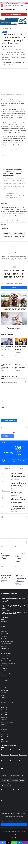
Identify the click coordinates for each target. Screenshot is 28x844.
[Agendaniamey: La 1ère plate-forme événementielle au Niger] (10, 9)
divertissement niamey (15, 775)
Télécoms (3, 727)
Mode (2, 695)
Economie (3, 656)
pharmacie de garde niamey (18, 780)
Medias (2, 687)
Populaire (7, 468)
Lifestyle (3, 678)
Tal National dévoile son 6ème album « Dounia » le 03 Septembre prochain (20, 349)
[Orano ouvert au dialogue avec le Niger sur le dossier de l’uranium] (7, 549)
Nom (2, 401)
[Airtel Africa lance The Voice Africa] (7, 341)
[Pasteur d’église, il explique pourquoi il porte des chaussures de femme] (6, 493)
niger (8, 777)
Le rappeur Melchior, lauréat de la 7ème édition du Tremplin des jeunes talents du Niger (7, 365)
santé (18, 783)
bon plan (4, 772)
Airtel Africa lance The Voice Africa (7, 347)
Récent (21, 468)
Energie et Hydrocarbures (7, 663)
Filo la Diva (8, 233)
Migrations (3, 690)
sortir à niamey (5, 785)
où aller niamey (19, 777)
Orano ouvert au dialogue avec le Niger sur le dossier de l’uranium (7, 556)
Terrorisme (3, 729)
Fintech (3, 670)
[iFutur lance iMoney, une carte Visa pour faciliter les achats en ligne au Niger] (5, 751)
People (2, 700)
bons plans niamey (11, 772)
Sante (2, 712)
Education (3, 658)
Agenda (3, 621)
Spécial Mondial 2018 (6, 722)
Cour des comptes (5, 643)
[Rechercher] (26, 10)
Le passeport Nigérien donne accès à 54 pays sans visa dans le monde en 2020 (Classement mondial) (18, 500)
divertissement (5, 775)
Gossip (2, 675)
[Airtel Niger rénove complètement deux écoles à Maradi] (23, 762)
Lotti (2, 685)
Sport (2, 724)
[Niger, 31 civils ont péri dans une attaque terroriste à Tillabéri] (23, 756)
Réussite (3, 709)
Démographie (4, 648)
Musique (9, 28)
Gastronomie (4, 673)
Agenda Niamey (7, 62)
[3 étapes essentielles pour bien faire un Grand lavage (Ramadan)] (6, 509)
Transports (3, 736)
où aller (12, 777)
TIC (2, 732)
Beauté (2, 631)
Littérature (3, 680)
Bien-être (3, 633)
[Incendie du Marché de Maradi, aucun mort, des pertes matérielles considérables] (7, 569)
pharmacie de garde (6, 780)
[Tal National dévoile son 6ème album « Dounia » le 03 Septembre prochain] (21, 341)
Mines (2, 692)
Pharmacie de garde (5, 702)
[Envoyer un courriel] (10, 62)
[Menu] (2, 10)
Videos (2, 739)
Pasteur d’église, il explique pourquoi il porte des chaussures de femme (18, 492)
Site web (3, 413)
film (22, 775)
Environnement (4, 665)
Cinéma (3, 638)
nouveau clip (8, 236)
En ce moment (4, 660)
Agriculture (3, 624)
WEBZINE (3, 741)
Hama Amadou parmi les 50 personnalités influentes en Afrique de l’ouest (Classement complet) (18, 484)
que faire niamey (5, 783)
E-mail (3, 407)
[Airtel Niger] (14, 2)
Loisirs (2, 682)
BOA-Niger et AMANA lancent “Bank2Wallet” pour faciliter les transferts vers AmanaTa (20, 557)
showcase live (20, 236)
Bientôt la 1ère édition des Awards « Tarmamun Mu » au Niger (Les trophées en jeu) (21, 365)
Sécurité (3, 714)
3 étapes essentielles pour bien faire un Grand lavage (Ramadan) (18, 508)
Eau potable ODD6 (5, 653)
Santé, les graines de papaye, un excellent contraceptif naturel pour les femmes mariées (18, 476)
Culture (3, 646)
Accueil (4, 28)
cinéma (19, 772)
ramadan (13, 783)
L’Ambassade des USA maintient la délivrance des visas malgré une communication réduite (20, 579)
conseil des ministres (6, 641)
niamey (3, 777)
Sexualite (3, 717)
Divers (2, 651)
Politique (3, 705)
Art (2, 626)
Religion (3, 707)
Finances (3, 668)
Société (3, 719)
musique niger (19, 233)
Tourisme (3, 734)
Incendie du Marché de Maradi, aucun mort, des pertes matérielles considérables (6, 577)
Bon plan (3, 636)
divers (24, 772)
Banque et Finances (5, 629)
